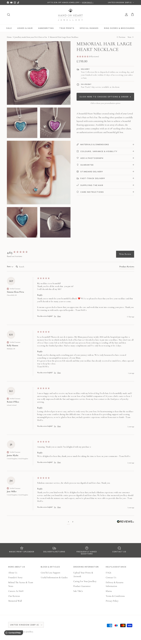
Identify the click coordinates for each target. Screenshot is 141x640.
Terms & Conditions (115, 596)
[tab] (126, 267)
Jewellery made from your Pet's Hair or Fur (30, 37)
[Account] (126, 14)
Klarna (109, 591)
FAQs (108, 572)
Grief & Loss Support (50, 572)
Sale (9, 28)
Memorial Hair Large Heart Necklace (64, 37)
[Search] (8, 14)
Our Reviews (14, 596)
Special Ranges (89, 28)
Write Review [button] (125, 254)
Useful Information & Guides (54, 577)
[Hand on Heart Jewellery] (70, 14)
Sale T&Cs (78, 591)
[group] (21, 252)
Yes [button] (55, 316)
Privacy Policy (112, 600)
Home (9, 37)
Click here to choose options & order (105, 96)
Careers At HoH (15, 591)
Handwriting (46, 28)
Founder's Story (15, 577)
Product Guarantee (82, 586)
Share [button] (59, 316)
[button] (105, 57)
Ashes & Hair (25, 28)
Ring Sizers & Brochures (119, 28)
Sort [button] (9, 266)
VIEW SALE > (87, 2)
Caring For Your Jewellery (84, 581)
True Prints (66, 28)
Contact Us (111, 577)
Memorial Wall (15, 600)
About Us (12, 572)
